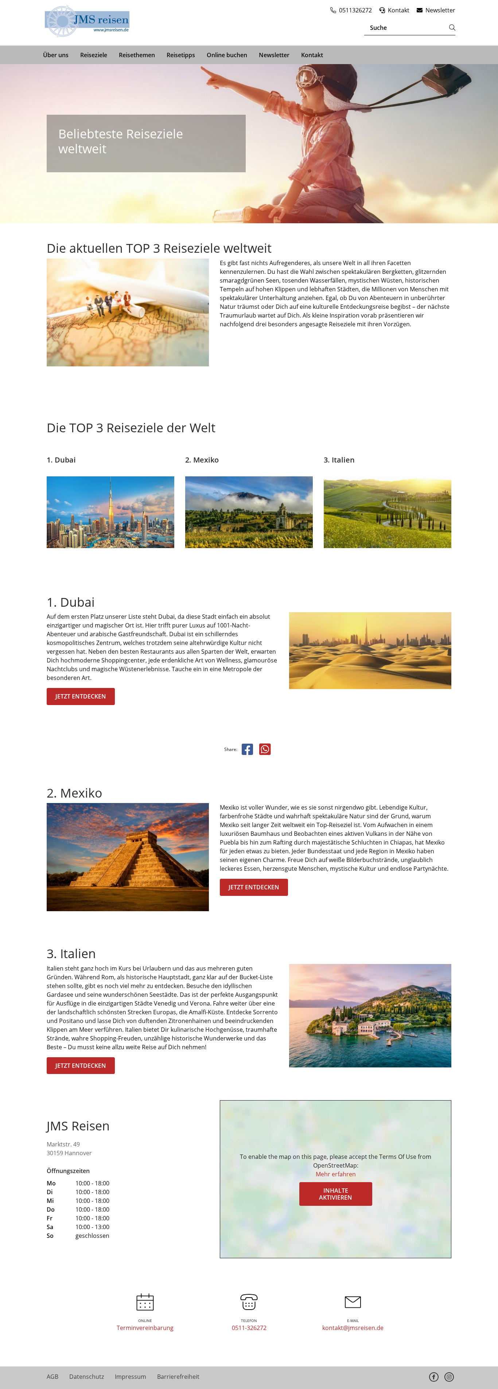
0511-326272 (249, 1328)
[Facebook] (433, 1377)
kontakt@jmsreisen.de (353, 1328)
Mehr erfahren (336, 1174)
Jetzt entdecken (80, 696)
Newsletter (274, 55)
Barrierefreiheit (178, 1377)
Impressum (130, 1377)
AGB (52, 1377)
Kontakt (312, 55)
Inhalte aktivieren (335, 1194)
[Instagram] (449, 1377)
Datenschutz (86, 1377)
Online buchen (227, 55)
